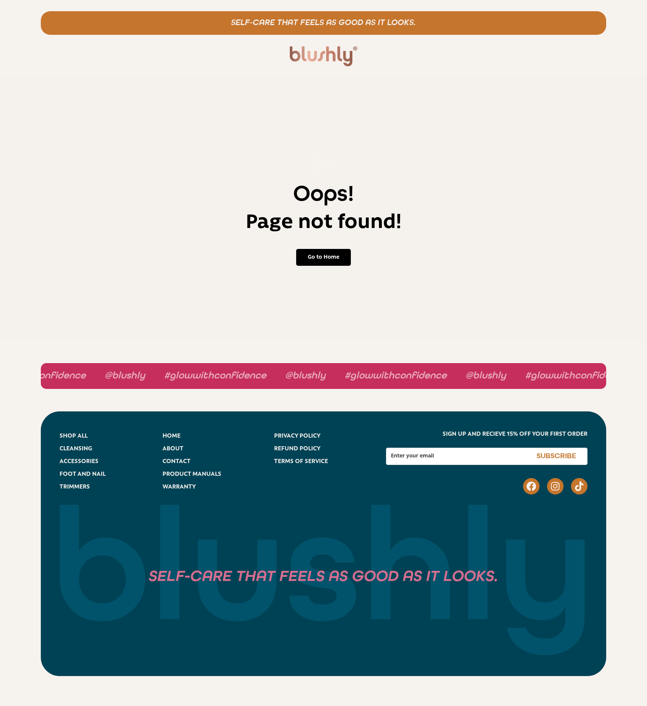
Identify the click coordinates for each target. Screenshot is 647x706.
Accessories (79, 462)
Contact (149, 57)
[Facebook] (531, 486)
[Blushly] (323, 57)
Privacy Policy (297, 436)
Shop (74, 57)
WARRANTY (179, 487)
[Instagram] (555, 486)
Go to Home (323, 257)
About (111, 57)
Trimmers (75, 487)
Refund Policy (297, 449)
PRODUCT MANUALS (191, 474)
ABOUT (172, 449)
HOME (171, 436)
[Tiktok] (579, 486)
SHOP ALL (74, 436)
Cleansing (76, 449)
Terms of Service (301, 462)
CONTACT (176, 462)
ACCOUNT (525, 57)
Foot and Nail (83, 474)
